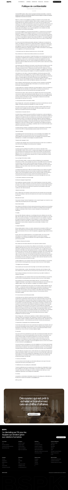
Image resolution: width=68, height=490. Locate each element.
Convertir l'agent (21, 446)
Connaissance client (38, 452)
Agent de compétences (22, 449)
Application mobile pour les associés (41, 451)
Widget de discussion (55, 452)
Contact (3, 459)
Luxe (3, 443)
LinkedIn (36, 460)
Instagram (36, 459)
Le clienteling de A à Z (22, 467)
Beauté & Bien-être (5, 447)
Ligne (52, 449)
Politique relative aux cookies (56, 462)
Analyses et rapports (38, 446)
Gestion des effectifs (38, 447)
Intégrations (4, 460)
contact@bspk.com (28, 341)
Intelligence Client (21, 465)
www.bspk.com (23, 26)
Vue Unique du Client (38, 444)
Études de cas (4, 462)
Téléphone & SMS (54, 443)
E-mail (52, 454)
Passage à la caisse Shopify (56, 451)
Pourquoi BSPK (37, 443)
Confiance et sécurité (6, 467)
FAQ (19, 462)
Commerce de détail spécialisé (7, 446)
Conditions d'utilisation (55, 460)
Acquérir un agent (21, 443)
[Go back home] (9, 1)
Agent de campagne (22, 447)
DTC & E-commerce (5, 444)
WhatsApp (53, 446)
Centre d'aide (4, 465)
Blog (19, 459)
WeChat (52, 447)
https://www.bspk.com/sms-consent (32, 128)
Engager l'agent (21, 444)
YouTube (36, 462)
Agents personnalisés (39, 449)
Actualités (20, 460)
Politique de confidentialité (56, 459)
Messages (53, 444)
